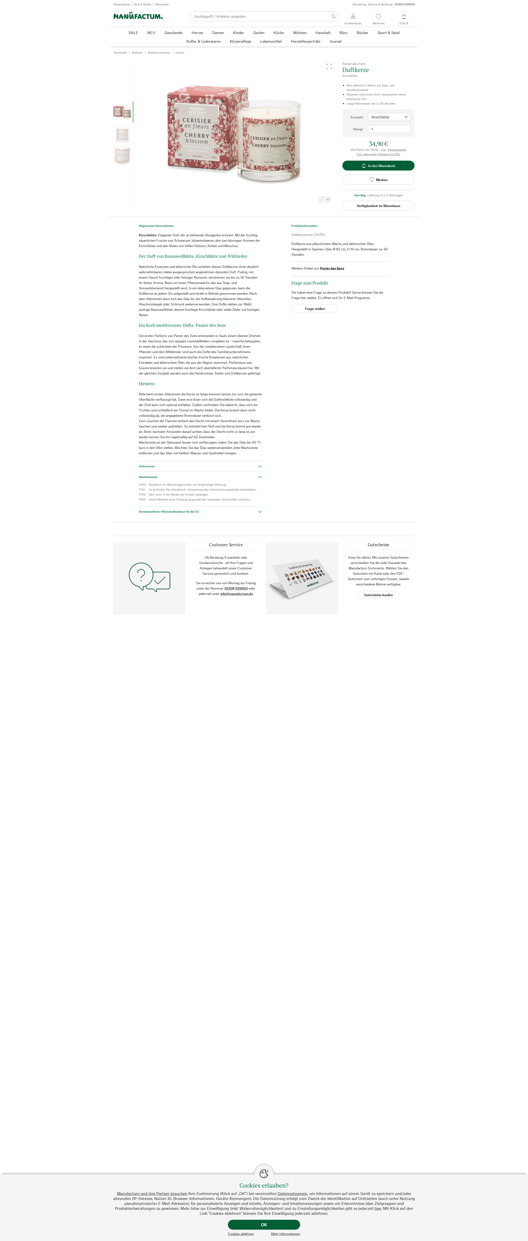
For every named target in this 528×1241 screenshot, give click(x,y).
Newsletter (162, 4)
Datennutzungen (292, 1193)
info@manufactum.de (236, 594)
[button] (329, 66)
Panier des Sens (332, 268)
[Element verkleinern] (321, 200)
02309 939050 (236, 588)
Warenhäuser (121, 4)
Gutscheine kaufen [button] (378, 595)
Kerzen (179, 52)
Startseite (120, 52)
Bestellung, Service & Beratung (383, 4)
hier (378, 1208)
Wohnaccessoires (159, 52)
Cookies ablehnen (241, 1234)
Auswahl (356, 117)
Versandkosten (396, 149)
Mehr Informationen (285, 1234)
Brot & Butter (142, 4)
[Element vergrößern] (328, 200)
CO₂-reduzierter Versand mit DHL (378, 154)
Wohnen (137, 52)
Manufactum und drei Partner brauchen (152, 1193)
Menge (358, 129)
